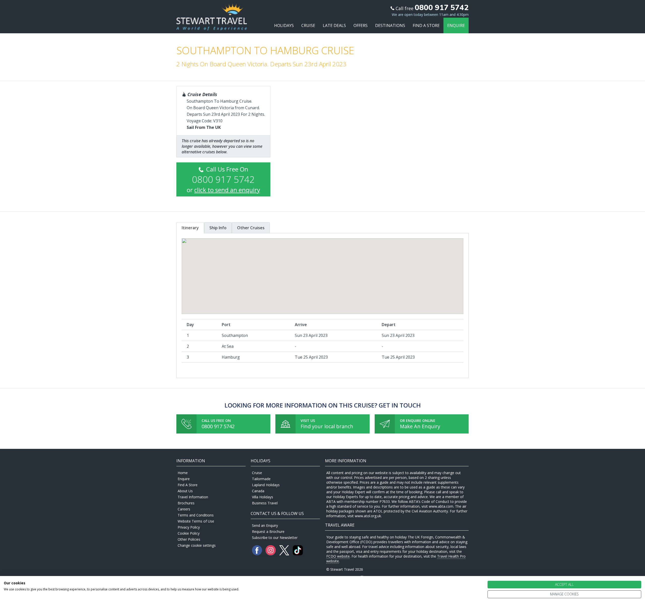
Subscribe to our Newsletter (275, 537)
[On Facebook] (257, 554)
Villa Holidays (262, 497)
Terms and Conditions (196, 515)
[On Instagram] (271, 554)
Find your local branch (327, 426)
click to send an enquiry (227, 190)
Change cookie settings (197, 545)
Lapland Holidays (266, 484)
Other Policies (189, 539)
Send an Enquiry (265, 525)
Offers (360, 25)
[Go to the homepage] (211, 25)
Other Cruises (251, 228)
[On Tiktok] (298, 554)
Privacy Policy (189, 527)
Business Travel (265, 503)
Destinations (390, 25)
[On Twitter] (284, 554)
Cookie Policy (189, 533)
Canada (258, 490)
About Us (185, 490)
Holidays (284, 25)
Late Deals (334, 25)
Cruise (308, 25)
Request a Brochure (268, 531)
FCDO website (338, 556)
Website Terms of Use (196, 521)
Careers (184, 509)
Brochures (186, 503)
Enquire (456, 25)
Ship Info (218, 228)
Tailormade (261, 478)
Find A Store (426, 25)
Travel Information (193, 497)
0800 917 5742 (218, 426)
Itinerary (190, 228)
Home (183, 472)
